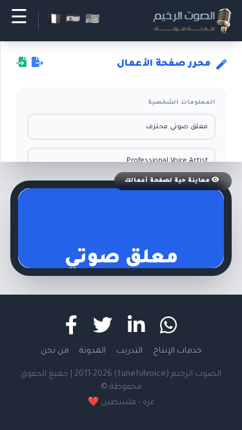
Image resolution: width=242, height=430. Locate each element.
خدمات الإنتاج (177, 351)
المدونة (92, 351)
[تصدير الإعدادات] (37, 64)
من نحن (55, 351)
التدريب (129, 351)
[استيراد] (21, 64)
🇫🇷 (53, 20)
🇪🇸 (73, 20)
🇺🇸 (92, 20)
